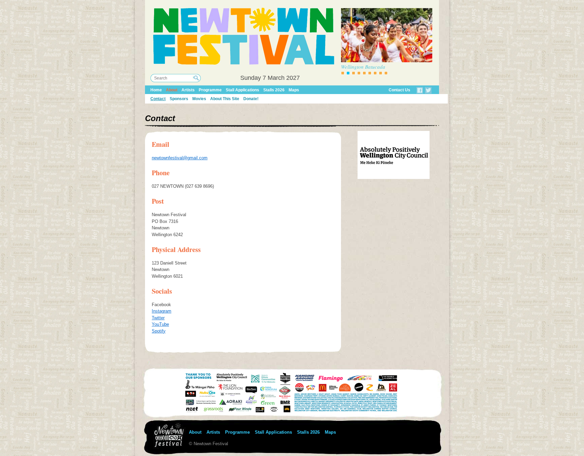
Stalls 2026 (274, 90)
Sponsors (179, 98)
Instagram (161, 311)
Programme (210, 90)
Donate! (251, 98)
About (171, 90)
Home (156, 90)
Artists (188, 90)
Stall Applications (242, 90)
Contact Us (399, 90)
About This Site (224, 98)
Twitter (158, 317)
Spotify (159, 331)
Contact (158, 98)
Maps (294, 90)
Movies (199, 98)
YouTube (160, 324)
